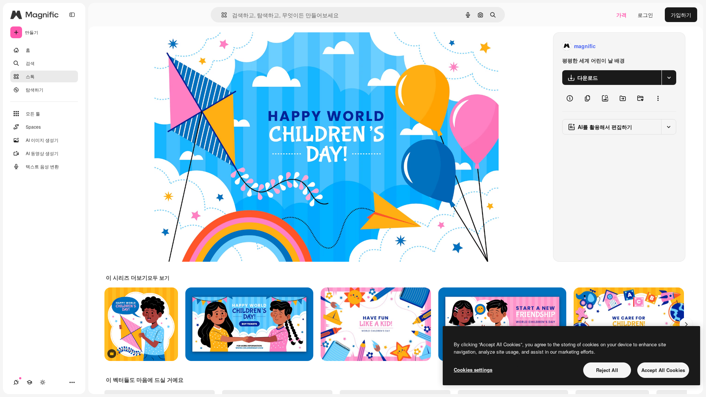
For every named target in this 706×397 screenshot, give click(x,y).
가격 (621, 14)
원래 (196, 46)
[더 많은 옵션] (657, 98)
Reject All (607, 369)
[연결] (16, 382)
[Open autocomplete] (221, 15)
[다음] (686, 324)
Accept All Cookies (663, 369)
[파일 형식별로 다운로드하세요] (669, 77)
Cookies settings (473, 369)
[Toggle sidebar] (72, 15)
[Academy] (29, 382)
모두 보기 (158, 277)
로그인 (645, 14)
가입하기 (681, 14)
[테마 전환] (43, 382)
